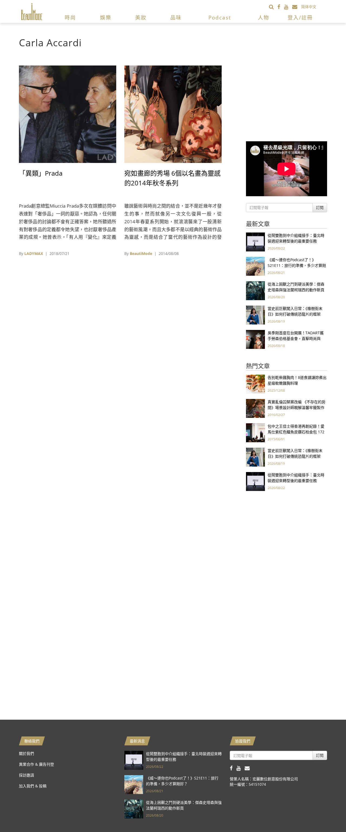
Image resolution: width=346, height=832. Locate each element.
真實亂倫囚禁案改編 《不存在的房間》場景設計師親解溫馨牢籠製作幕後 (296, 407)
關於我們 (26, 753)
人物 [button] (263, 17)
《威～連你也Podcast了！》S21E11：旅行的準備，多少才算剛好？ (297, 265)
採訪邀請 (26, 775)
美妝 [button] (141, 17)
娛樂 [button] (105, 17)
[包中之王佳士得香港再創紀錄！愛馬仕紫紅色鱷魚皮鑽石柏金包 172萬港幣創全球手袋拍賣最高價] (255, 432)
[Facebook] (280, 6)
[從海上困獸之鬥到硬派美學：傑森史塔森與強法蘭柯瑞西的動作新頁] (255, 290)
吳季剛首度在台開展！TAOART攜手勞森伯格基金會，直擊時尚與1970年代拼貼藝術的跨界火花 (296, 338)
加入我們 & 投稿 (32, 785)
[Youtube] (288, 6)
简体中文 (308, 6)
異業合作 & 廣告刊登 (36, 764)
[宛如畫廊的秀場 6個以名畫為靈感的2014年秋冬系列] (173, 113)
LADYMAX (33, 253)
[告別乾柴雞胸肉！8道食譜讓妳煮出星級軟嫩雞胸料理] (255, 383)
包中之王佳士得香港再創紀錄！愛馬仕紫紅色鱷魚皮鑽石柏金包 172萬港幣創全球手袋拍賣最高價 (296, 432)
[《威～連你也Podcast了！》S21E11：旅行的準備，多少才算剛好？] (255, 265)
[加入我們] (296, 6)
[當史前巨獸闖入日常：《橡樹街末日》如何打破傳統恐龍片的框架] (255, 314)
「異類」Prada (40, 173)
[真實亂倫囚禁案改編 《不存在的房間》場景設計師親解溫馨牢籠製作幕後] (255, 408)
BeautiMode (141, 253)
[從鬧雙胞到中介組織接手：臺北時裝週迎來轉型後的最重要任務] (255, 241)
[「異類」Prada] (67, 113)
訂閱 (320, 207)
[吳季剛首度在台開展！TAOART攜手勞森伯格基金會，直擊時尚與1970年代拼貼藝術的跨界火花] (255, 339)
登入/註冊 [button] (300, 17)
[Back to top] (328, 814)
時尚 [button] (70, 17)
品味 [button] (176, 17)
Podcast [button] (219, 17)
